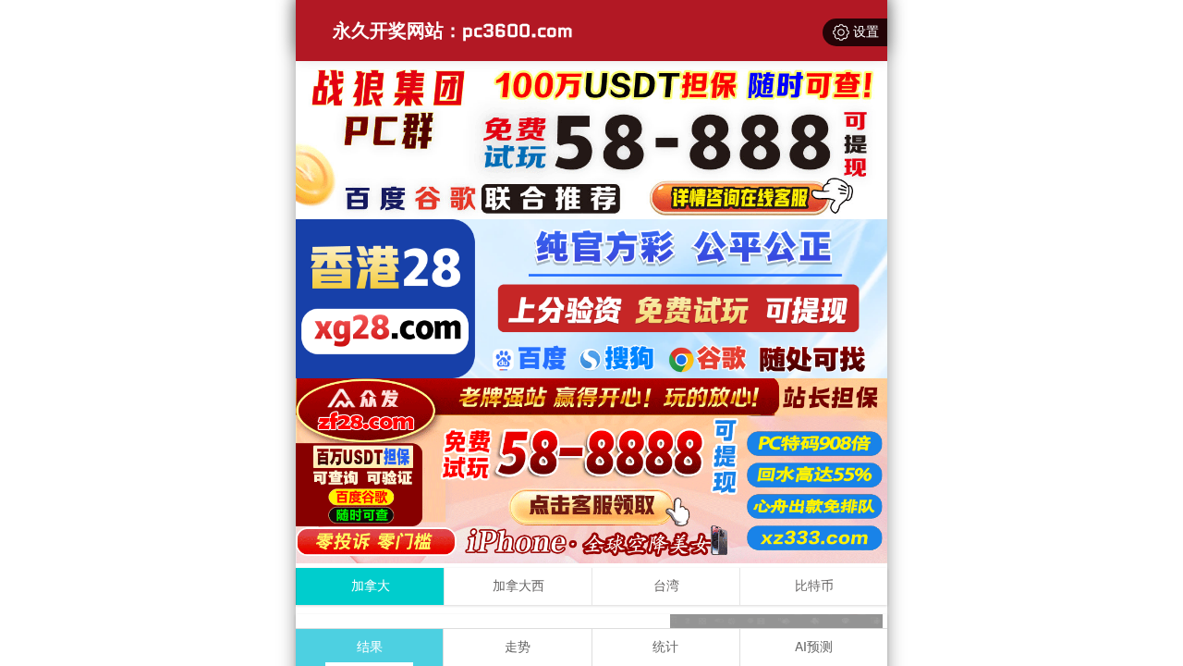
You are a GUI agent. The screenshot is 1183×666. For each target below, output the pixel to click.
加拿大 (370, 586)
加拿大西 (518, 586)
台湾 (666, 586)
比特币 (814, 586)
